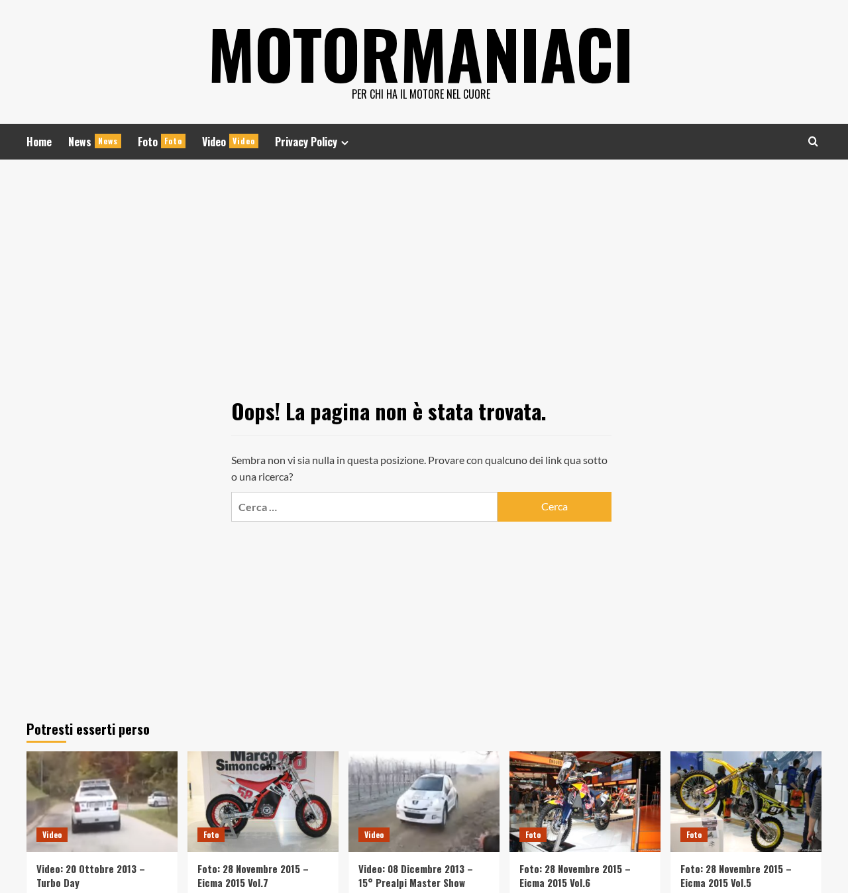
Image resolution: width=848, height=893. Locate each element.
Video (228, 142)
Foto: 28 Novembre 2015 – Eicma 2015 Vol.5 (736, 875)
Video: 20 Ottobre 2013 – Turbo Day (90, 875)
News (93, 142)
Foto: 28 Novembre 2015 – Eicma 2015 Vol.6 (575, 875)
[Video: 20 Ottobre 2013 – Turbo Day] (102, 801)
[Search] (813, 141)
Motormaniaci (420, 53)
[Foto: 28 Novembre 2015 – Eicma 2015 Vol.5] (746, 801)
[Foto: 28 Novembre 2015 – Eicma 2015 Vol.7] (263, 801)
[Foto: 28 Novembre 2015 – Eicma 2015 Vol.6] (585, 801)
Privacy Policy (306, 142)
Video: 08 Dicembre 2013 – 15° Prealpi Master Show (415, 875)
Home (39, 142)
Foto (160, 142)
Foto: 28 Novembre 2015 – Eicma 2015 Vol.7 (253, 875)
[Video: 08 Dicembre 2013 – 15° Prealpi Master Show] (424, 801)
